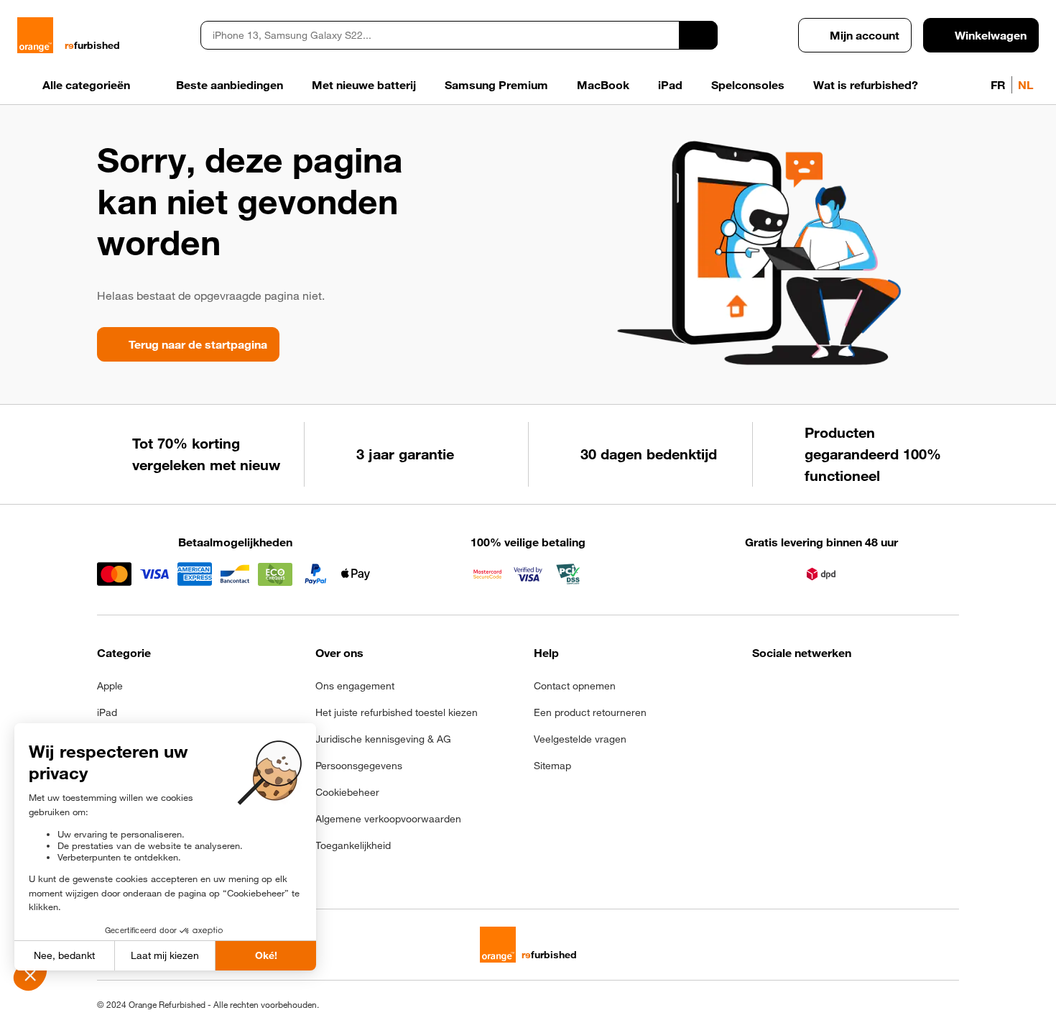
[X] (867, 690)
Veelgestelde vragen (580, 739)
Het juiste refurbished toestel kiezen (396, 712)
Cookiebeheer (347, 792)
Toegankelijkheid (353, 845)
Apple (110, 685)
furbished (92, 45)
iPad (107, 712)
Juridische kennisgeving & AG (383, 739)
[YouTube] (902, 690)
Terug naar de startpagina (198, 344)
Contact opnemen (575, 685)
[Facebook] (761, 690)
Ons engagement (354, 685)
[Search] (698, 35)
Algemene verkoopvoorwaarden (388, 818)
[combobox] (439, 35)
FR (998, 85)
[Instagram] (796, 690)
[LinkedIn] (831, 690)
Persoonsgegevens (358, 765)
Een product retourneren (590, 712)
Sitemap (552, 765)
